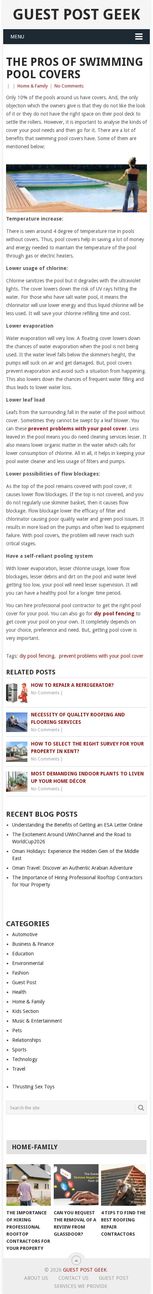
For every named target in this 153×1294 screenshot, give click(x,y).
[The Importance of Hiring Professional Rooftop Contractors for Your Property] (28, 1185)
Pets (17, 1030)
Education (23, 953)
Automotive (24, 934)
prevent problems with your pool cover (101, 656)
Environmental (27, 963)
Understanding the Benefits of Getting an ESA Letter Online (77, 825)
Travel (18, 1069)
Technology (24, 1059)
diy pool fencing (37, 656)
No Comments (69, 86)
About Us (36, 1278)
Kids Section (25, 1011)
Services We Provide (80, 1286)
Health (19, 992)
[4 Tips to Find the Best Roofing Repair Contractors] (123, 1185)
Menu (17, 36)
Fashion (20, 973)
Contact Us (73, 1278)
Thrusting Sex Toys (33, 1086)
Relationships (26, 1040)
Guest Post (24, 982)
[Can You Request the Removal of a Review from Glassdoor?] (76, 1185)
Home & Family (32, 86)
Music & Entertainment (37, 1021)
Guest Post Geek (76, 14)
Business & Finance (33, 944)
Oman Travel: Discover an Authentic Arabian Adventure (72, 868)
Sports (19, 1049)
